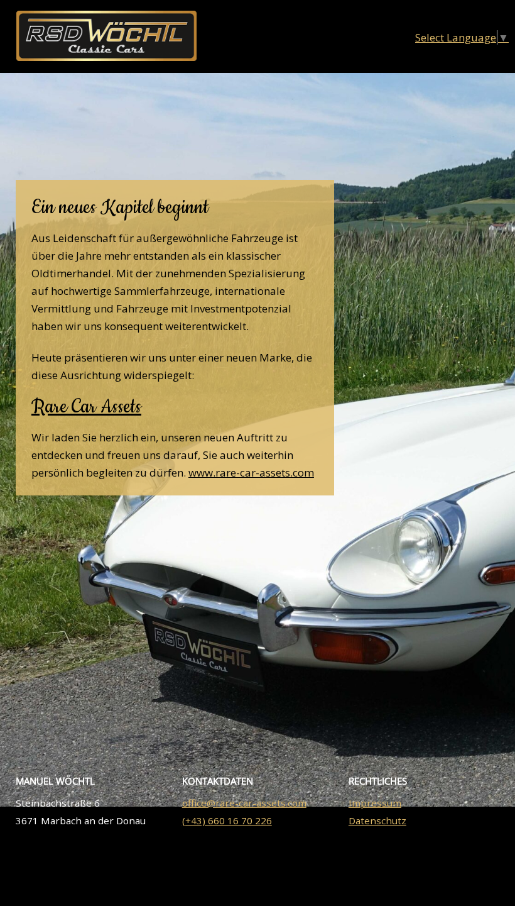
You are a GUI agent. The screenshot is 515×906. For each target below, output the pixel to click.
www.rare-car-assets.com (251, 472)
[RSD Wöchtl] (106, 56)
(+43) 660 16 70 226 (227, 820)
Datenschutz (377, 820)
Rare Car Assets (86, 407)
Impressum (375, 803)
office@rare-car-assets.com (244, 803)
